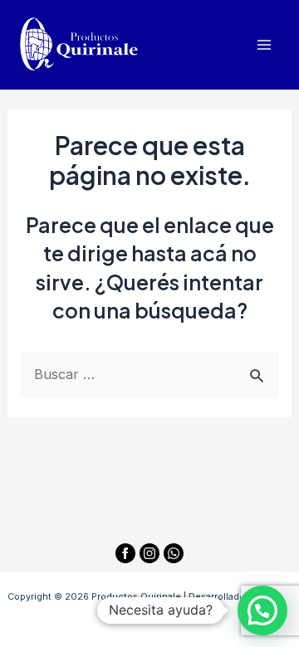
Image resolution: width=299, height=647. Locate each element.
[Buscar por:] (149, 374)
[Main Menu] (263, 45)
